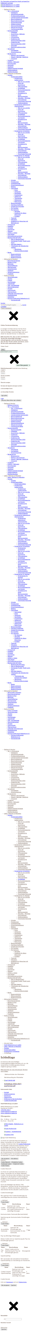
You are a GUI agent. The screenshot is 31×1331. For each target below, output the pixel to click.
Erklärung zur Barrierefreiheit (13, 1099)
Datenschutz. (23, 1282)
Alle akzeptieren (5, 1158)
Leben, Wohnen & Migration (16, 477)
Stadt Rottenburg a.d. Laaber (12, 1045)
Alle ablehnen (14, 1158)
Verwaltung (14, 449)
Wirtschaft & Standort (14, 692)
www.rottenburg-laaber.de (9, 1113)
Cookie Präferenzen (24, 1144)
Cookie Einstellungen (10, 1100)
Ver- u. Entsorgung (16, 408)
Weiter (3, 349)
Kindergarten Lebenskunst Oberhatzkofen (22, 520)
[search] (13, 305)
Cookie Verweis (5, 1165)
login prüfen (4, 395)
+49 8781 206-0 (5, 1110)
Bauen (13, 684)
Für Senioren (18, 635)
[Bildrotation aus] (2, 1318)
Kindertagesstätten (20, 484)
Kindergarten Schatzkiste (11, 1051)
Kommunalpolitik (16, 429)
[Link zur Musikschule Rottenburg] (15, 1125)
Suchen (3, 305)
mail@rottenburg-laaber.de (9, 1111)
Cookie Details (5, 1202)
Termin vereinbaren (6, 308)
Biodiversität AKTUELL (18, 664)
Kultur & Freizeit (12, 710)
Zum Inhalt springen (21, 1)
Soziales (13, 480)
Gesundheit (17, 612)
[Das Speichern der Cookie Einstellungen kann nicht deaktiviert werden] (1, 1222)
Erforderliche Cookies (17, 1162)
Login (2, 398)
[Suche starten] (21, 305)
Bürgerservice (15, 456)
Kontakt (6, 1092)
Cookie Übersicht (5, 1162)
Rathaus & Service (13, 405)
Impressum (7, 1095)
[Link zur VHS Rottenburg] (9, 1134)
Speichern (13, 1285)
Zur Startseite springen (8, 1)
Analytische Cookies (18, 1164)
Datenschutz (8, 1097)
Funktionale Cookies (6, 1164)
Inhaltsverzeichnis (9, 1094)
